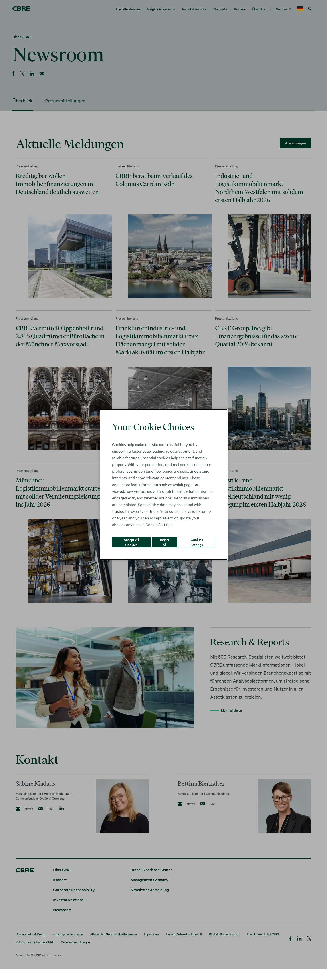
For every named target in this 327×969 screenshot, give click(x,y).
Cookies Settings (197, 542)
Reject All (164, 542)
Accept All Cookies (131, 542)
